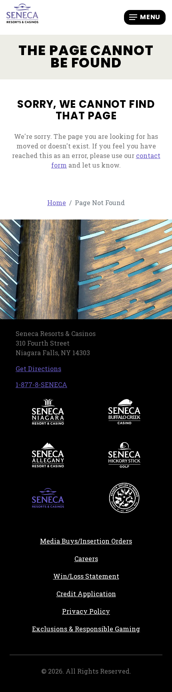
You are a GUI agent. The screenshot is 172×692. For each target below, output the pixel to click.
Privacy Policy (86, 611)
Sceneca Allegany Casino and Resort (48, 455)
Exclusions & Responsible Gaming (86, 629)
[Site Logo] (22, 17)
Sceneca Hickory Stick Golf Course (124, 455)
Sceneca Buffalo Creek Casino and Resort (124, 412)
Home (56, 202)
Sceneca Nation (124, 498)
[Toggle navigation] (145, 17)
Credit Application (109, 593)
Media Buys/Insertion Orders (86, 541)
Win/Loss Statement (86, 576)
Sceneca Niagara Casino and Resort (48, 412)
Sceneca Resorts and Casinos (48, 498)
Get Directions (38, 368)
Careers (117, 558)
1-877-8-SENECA (41, 384)
